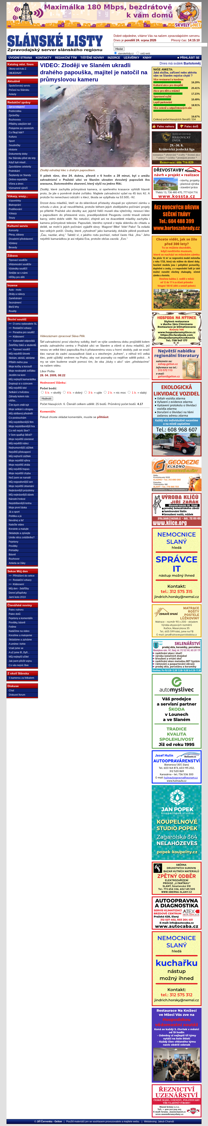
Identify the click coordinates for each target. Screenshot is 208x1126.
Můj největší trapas (19, 469)
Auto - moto (15, 289)
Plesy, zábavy (16, 234)
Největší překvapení (20, 452)
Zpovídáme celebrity (20, 166)
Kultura (13, 136)
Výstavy (13, 243)
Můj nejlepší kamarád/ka (22, 379)
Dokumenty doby (18, 153)
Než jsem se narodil (20, 477)
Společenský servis (19, 85)
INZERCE (114, 57)
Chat (11, 690)
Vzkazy (13, 213)
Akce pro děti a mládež (166, 91)
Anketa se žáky (17, 563)
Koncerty (13, 230)
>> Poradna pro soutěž (22, 332)
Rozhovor (14, 558)
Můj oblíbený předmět (21, 413)
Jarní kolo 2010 (17, 597)
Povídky (13, 546)
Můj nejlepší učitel (19, 656)
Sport (12, 141)
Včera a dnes (16, 183)
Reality (12, 311)
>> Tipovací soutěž (19, 349)
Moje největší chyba (20, 473)
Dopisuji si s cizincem (20, 383)
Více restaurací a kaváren (168, 79)
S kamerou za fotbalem (21, 677)
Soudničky (14, 145)
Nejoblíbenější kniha (20, 503)
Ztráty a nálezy (17, 294)
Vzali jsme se (16, 648)
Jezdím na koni (17, 375)
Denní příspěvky (18, 592)
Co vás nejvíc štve (19, 665)
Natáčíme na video (19, 631)
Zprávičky (14, 115)
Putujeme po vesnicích (21, 128)
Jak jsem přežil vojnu (20, 661)
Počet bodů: (48, 388)
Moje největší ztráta (19, 464)
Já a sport (14, 511)
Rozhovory (15, 119)
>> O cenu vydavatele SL (23, 323)
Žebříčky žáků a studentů (22, 345)
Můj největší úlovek (19, 353)
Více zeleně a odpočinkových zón (172, 108)
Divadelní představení (21, 238)
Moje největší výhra (19, 460)
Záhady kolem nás (19, 396)
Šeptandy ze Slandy (20, 175)
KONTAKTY (43, 57)
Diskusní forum (17, 694)
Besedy (13, 247)
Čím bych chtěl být (19, 405)
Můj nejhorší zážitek (20, 456)
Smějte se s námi (18, 272)
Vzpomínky (15, 200)
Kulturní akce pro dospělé (168, 85)
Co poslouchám (17, 417)
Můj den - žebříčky (19, 588)
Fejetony (13, 541)
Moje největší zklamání (21, 486)
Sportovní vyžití (162, 96)
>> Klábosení (16, 336)
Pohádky (13, 550)
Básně (12, 554)
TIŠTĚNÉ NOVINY (92, 57)
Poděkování (15, 209)
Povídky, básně (17, 622)
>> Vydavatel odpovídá (22, 340)
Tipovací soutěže (18, 260)
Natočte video (16, 524)
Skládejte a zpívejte (19, 533)
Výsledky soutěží (18, 268)
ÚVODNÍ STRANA (20, 57)
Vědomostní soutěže (20, 264)
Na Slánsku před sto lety (22, 158)
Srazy (12, 217)
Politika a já (15, 516)
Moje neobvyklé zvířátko (22, 370)
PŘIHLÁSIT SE (189, 57)
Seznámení (15, 302)
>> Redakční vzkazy (20, 328)
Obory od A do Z (17, 68)
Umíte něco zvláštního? (22, 537)
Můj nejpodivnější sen (21, 481)
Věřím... (13, 400)
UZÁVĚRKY (131, 57)
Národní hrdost (17, 499)
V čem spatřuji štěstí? (20, 434)
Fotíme (12, 626)
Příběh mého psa (18, 362)
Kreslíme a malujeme (20, 635)
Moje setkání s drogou (21, 409)
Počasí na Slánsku (19, 90)
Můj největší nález (19, 443)
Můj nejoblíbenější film (21, 422)
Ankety (12, 94)
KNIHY (147, 57)
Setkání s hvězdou (19, 392)
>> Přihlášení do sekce (22, 575)
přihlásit (102, 417)
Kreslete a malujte (19, 528)
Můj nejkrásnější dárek (21, 494)
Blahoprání (15, 205)
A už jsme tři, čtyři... (19, 652)
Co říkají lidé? (16, 132)
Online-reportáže (18, 179)
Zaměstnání (15, 298)
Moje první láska (18, 507)
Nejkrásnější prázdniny (21, 490)
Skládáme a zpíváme (20, 639)
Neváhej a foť (16, 520)
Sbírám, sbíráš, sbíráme (22, 358)
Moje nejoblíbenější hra (22, 426)
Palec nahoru (16, 609)
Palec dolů (15, 614)
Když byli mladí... (18, 162)
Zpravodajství (17, 106)
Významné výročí (18, 188)
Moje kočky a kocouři (20, 366)
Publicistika (15, 111)
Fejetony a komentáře (21, 618)
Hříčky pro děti (17, 277)
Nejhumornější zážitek (21, 447)
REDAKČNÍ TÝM (66, 57)
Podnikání (14, 171)
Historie (13, 149)
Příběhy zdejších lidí (20, 124)
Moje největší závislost (21, 439)
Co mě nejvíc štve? (19, 430)
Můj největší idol (18, 387)
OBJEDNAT (15, 73)
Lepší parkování (162, 102)
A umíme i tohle (17, 643)
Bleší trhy (14, 306)
